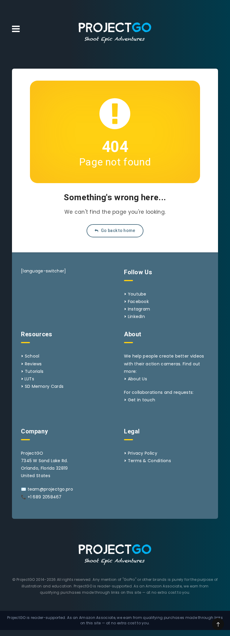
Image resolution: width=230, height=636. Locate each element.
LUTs (29, 379)
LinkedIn (136, 316)
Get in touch (141, 400)
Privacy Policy (142, 453)
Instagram (139, 309)
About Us (137, 379)
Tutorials (34, 371)
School (32, 356)
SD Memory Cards (44, 386)
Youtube (137, 294)
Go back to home (117, 230)
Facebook (138, 302)
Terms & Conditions (149, 461)
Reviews (33, 364)
